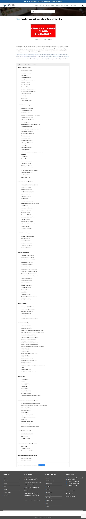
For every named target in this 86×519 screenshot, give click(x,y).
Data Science (49, 483)
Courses (48, 5)
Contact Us (73, 5)
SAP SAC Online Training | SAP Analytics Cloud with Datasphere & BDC (31, 495)
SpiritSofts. (43, 517)
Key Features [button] (20, 64)
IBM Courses (49, 492)
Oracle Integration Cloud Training (32, 500)
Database (48, 486)
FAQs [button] (35, 64)
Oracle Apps (48, 497)
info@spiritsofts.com (57, 1)
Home (36, 5)
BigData (47, 478)
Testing (47, 506)
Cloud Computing (50, 480)
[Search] (82, 5)
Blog (52, 5)
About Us (42, 5)
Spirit (9, 5)
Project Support (59, 5)
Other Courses (49, 500)
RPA (47, 503)
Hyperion (48, 489)
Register (66, 5)
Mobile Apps (49, 495)
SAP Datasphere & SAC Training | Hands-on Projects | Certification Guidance (32, 489)
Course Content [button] (28, 64)
